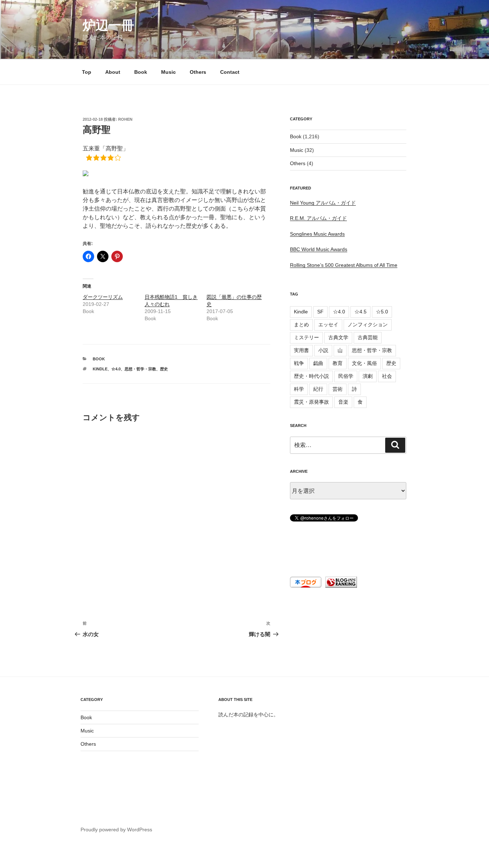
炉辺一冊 (108, 25)
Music (168, 72)
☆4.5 (360, 311)
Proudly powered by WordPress (116, 829)
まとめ (301, 324)
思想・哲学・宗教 (140, 369)
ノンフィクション (368, 324)
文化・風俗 (364, 363)
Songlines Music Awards (317, 234)
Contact (229, 72)
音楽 (343, 402)
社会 (387, 376)
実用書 (301, 350)
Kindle (100, 369)
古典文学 (338, 337)
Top (86, 72)
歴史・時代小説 (311, 376)
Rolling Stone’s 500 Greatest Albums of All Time (343, 265)
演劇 (368, 376)
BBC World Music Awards (318, 249)
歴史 (164, 369)
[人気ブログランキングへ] (340, 586)
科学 (299, 389)
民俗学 (345, 376)
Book (140, 72)
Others (198, 72)
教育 (338, 363)
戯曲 (318, 363)
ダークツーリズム (103, 297)
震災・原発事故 (311, 402)
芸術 (338, 389)
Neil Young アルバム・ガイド (323, 203)
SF (320, 311)
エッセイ (328, 324)
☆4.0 (116, 369)
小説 (323, 350)
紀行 (318, 389)
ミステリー (306, 337)
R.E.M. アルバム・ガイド (318, 218)
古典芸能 (368, 337)
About (112, 72)
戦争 (299, 363)
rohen (125, 119)
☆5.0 (382, 311)
